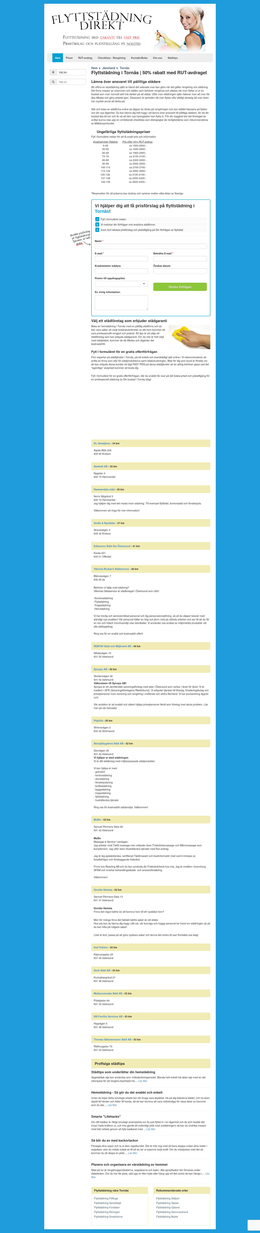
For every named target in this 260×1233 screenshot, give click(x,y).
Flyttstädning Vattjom (168, 1198)
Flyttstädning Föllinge (106, 1198)
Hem (57, 58)
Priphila (98, 720)
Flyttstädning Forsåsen (107, 1207)
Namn (99, 241)
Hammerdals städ (104, 489)
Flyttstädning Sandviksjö (107, 1203)
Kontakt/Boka (139, 58)
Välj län (63, 72)
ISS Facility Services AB (108, 1016)
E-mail (99, 253)
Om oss (157, 58)
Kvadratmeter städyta (108, 266)
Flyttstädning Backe (167, 1216)
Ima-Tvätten (101, 947)
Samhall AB (101, 466)
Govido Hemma (103, 889)
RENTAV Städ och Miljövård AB (112, 646)
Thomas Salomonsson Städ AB (112, 1039)
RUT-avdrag (85, 58)
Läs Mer (142, 1081)
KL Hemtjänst (102, 443)
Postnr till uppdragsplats (110, 278)
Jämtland (108, 68)
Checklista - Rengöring (112, 58)
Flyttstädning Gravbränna (108, 1216)
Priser (69, 58)
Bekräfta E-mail (163, 253)
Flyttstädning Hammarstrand (172, 1212)
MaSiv (97, 819)
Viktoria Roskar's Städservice (111, 569)
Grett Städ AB (102, 970)
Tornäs (124, 68)
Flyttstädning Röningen (107, 1212)
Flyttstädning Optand (168, 1207)
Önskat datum (161, 266)
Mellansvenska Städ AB (108, 993)
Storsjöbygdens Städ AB (108, 743)
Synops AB (100, 669)
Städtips (173, 58)
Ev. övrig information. (108, 292)
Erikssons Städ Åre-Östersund (112, 546)
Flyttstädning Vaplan (167, 1203)
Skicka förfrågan (180, 286)
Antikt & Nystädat (104, 523)
